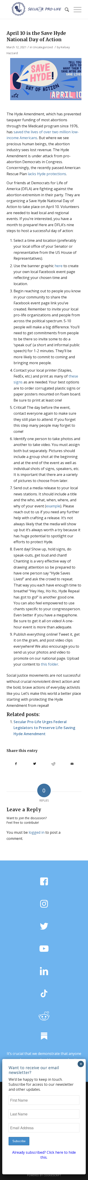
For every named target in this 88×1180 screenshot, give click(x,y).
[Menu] (75, 9)
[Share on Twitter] (34, 763)
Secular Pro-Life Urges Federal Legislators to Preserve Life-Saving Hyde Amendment (44, 727)
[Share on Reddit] (53, 763)
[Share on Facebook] (16, 763)
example (53, 506)
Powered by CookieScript (44, 1175)
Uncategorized (43, 47)
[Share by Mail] (72, 763)
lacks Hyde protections (47, 173)
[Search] (64, 9)
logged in (36, 832)
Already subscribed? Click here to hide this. (44, 1155)
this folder (49, 664)
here (59, 265)
